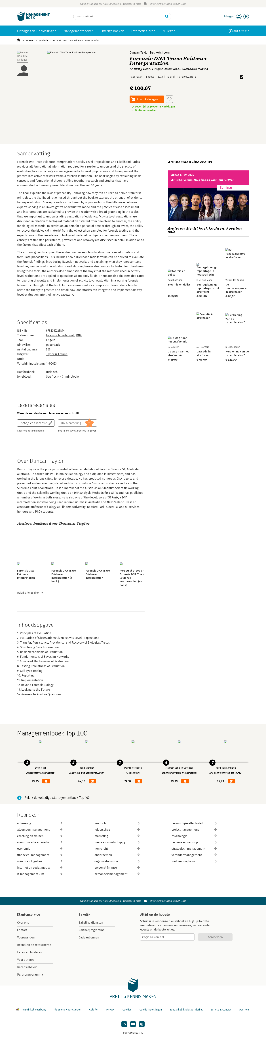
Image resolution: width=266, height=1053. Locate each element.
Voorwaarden (26, 937)
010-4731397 (241, 31)
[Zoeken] (166, 16)
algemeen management (33, 829)
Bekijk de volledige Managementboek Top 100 (57, 798)
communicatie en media (33, 842)
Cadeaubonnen (89, 937)
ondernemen (103, 855)
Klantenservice (28, 915)
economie (23, 848)
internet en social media (33, 867)
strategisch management (188, 848)
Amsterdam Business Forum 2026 (202, 180)
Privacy (110, 1009)
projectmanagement (185, 829)
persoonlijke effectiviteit (187, 823)
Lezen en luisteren (29, 952)
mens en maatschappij (109, 842)
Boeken (29, 40)
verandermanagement (187, 855)
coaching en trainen (30, 836)
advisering (24, 823)
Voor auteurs (25, 959)
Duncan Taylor (139, 52)
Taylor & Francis (56, 354)
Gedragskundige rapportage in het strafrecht (208, 288)
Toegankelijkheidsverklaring (186, 1009)
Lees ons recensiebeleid (31, 430)
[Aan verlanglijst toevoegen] (169, 99)
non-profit (101, 848)
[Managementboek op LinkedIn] (124, 1024)
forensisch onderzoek (60, 335)
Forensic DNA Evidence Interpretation (26, 574)
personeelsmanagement (111, 874)
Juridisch (43, 40)
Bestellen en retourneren (34, 945)
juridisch (100, 823)
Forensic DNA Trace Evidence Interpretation (76, 40)
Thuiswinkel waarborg (33, 1009)
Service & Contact (221, 1009)
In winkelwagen (147, 99)
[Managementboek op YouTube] (133, 1024)
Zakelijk (84, 915)
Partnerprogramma (30, 974)
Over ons (23, 922)
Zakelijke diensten (91, 922)
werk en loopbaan (183, 861)
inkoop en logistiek (29, 861)
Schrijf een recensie (34, 423)
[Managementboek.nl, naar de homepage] (33, 20)
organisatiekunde (106, 861)
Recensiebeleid (27, 967)
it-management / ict (30, 874)
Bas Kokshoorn (160, 52)
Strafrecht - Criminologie (62, 376)
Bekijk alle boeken (28, 592)
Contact (22, 930)
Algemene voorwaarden (67, 1009)
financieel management (33, 855)
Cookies (127, 1009)
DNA (79, 335)
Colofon (93, 1009)
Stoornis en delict (179, 284)
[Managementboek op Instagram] (142, 1024)
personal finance (105, 867)
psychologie (179, 836)
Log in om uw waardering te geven (77, 430)
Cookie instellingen (151, 1009)
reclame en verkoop (185, 842)
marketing (101, 836)
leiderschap (102, 829)
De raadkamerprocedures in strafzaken (239, 288)
